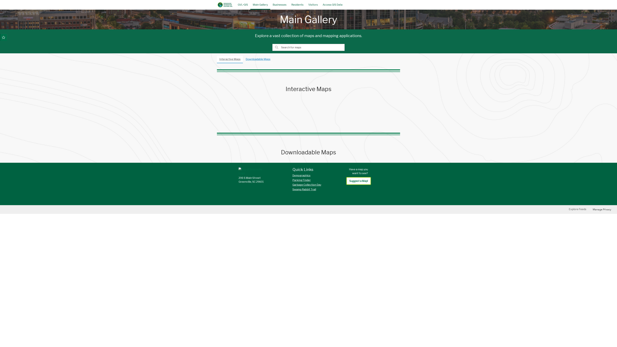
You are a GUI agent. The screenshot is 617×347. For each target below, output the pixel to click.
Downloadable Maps (258, 59)
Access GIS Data (332, 4)
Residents (297, 4)
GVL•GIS (243, 4)
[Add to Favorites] (3, 37)
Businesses (279, 4)
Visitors (313, 4)
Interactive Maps (230, 59)
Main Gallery (260, 4)
